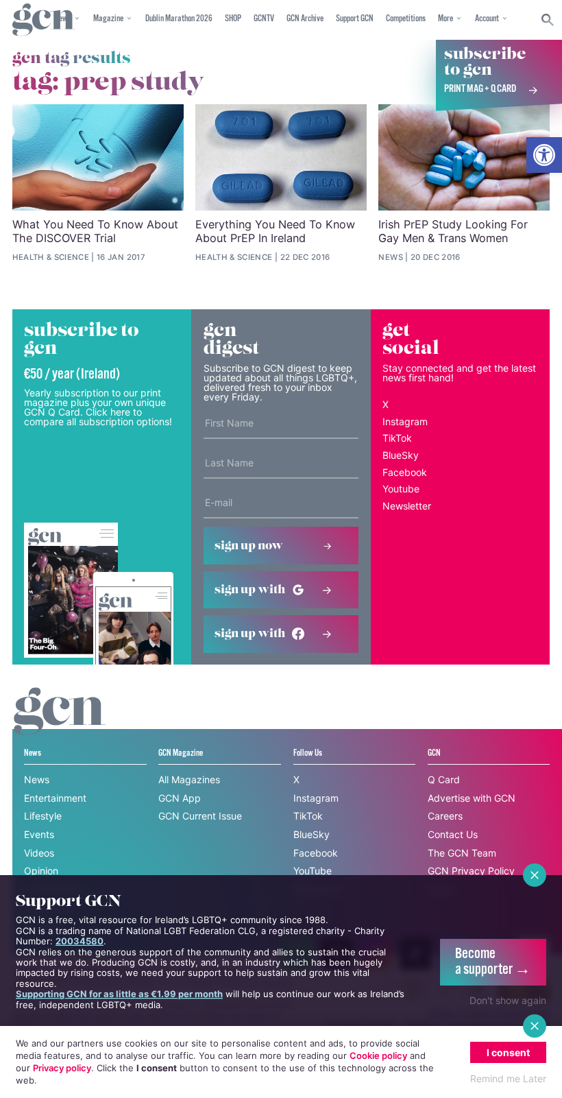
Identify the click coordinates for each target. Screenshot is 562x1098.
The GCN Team (462, 853)
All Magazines (189, 779)
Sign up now (249, 545)
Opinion (41, 870)
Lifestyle (43, 816)
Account (487, 19)
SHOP (233, 19)
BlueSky (400, 455)
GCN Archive (304, 19)
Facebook (404, 472)
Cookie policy (378, 1055)
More (445, 19)
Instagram (405, 421)
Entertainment (55, 798)
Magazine (108, 19)
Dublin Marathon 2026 (178, 19)
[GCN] (59, 724)
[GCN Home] (43, 20)
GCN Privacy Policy (471, 870)
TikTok (397, 438)
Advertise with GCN (471, 798)
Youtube (400, 488)
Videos (39, 853)
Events (39, 834)
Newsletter (406, 506)
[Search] (548, 20)
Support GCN (355, 19)
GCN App (179, 798)
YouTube (312, 870)
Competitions (406, 19)
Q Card (444, 779)
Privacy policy (62, 1067)
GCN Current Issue (200, 816)
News (36, 779)
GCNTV (264, 19)
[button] (544, 155)
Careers (445, 816)
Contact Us (453, 834)
